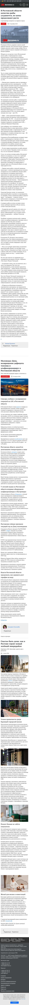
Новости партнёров (5, 941)
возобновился (18, 439)
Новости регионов (16, 941)
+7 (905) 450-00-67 (5, 964)
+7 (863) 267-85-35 (5, 970)
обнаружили (18, 494)
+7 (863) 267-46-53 (5, 972)
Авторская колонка (20, 940)
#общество (4, 620)
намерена (14, 452)
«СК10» (10, 680)
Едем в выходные (5, 939)
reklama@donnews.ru (6, 965)
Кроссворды (4, 940)
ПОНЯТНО (14, 1002)
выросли (18, 407)
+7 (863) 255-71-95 (5, 963)
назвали (8, 530)
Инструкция (14, 939)
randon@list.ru (4, 973)
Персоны (20, 939)
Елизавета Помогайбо (14, 627)
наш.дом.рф (9, 921)
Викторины (11, 940)
